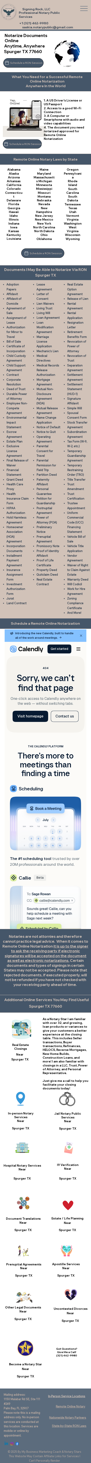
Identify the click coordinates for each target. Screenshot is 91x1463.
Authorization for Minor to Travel (15, 332)
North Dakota (44, 231)
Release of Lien (77, 298)
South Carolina (72, 190)
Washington (73, 223)
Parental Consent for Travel (44, 450)
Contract (12, 374)
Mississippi (44, 188)
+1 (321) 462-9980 (33, 23)
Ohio (44, 235)
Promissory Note (47, 546)
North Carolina (44, 227)
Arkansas (14, 181)
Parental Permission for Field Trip (46, 465)
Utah (72, 212)
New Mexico (44, 219)
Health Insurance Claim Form (17, 498)
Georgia (14, 208)
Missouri (44, 192)
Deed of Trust (15, 389)
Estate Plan (14, 441)
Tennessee (72, 204)
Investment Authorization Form (15, 588)
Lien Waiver (44, 303)
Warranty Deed (77, 579)
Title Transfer (76, 479)
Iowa (13, 227)
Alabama (13, 169)
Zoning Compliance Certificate (75, 603)
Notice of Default (48, 427)
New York (44, 223)
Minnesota (44, 185)
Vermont (72, 215)
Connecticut (14, 194)
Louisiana (14, 238)
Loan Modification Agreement (45, 327)
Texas (72, 208)
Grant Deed (14, 479)
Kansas (13, 231)
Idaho (13, 215)
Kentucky (14, 235)
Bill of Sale (13, 341)
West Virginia (72, 229)
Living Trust (44, 308)
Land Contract (16, 603)
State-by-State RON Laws (69, 1426)
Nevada (44, 204)
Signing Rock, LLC (36, 9)
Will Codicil (74, 584)
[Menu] (84, 8)
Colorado (14, 188)
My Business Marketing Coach (41, 1451)
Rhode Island (73, 183)
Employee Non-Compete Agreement (16, 408)
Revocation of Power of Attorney (76, 346)
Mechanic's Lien (47, 351)
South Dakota (72, 198)
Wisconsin (72, 235)
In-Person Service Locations (66, 1396)
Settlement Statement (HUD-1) (75, 389)
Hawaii (14, 212)
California (13, 185)
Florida (13, 204)
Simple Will (74, 408)
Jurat (10, 598)
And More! (74, 612)
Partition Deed (46, 474)
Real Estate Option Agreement (75, 289)
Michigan (45, 181)
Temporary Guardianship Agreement (76, 455)
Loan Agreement (48, 317)
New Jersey (44, 215)
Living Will (43, 313)
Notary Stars (72, 1451)
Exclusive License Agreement (14, 450)
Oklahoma (44, 239)
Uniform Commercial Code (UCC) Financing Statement (75, 522)
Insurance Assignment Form (14, 574)
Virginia (72, 219)
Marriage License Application (44, 341)
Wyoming (73, 239)
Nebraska (44, 200)
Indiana (13, 223)
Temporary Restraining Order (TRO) (75, 470)
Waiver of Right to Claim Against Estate (78, 570)
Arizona (14, 177)
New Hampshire (44, 210)
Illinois (14, 219)
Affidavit (12, 294)
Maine (44, 169)
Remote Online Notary (70, 1406)
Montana (44, 196)
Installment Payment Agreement (14, 560)
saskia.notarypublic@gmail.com (47, 27)
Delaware (14, 200)
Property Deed (46, 570)
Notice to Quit (46, 432)
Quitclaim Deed (47, 574)
